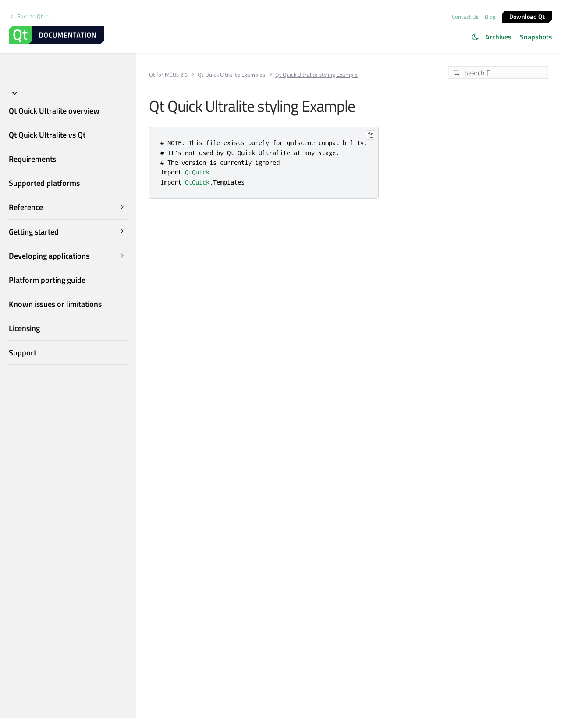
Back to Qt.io (33, 16)
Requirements (32, 159)
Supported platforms (44, 183)
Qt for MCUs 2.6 (168, 75)
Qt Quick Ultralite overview (54, 111)
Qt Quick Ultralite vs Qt (47, 135)
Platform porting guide (47, 280)
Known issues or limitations (55, 304)
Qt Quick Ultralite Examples (231, 75)
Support (22, 353)
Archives (498, 37)
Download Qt (527, 16)
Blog (490, 16)
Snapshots (536, 37)
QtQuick (197, 172)
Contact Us (465, 16)
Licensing (24, 328)
